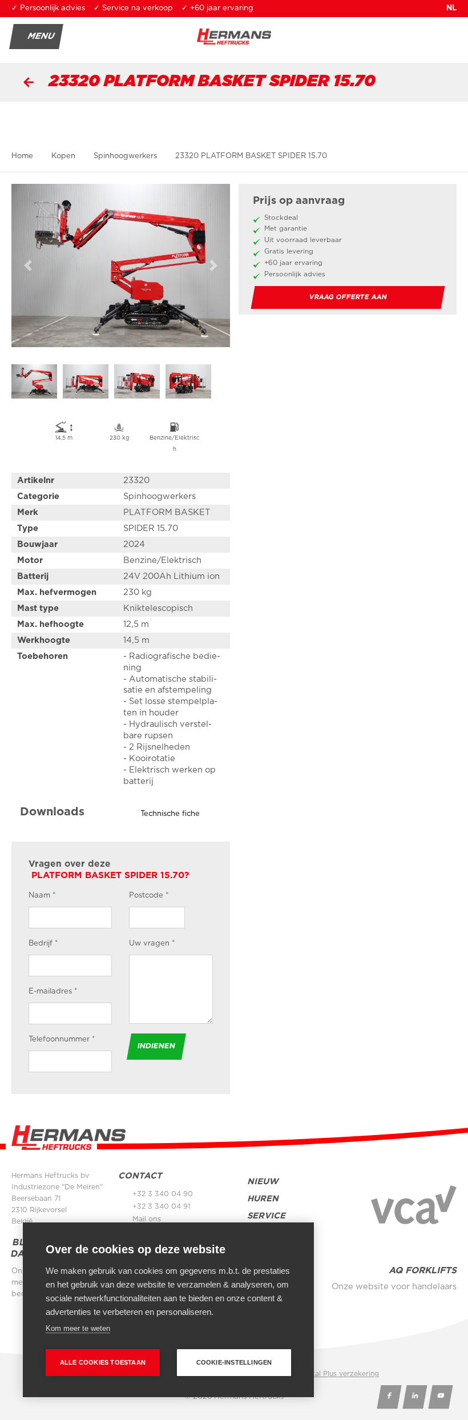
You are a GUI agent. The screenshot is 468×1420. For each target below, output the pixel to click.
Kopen (63, 156)
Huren (263, 1198)
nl (451, 8)
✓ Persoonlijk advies (48, 8)
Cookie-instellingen (234, 1362)
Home (22, 156)
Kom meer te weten (78, 1328)
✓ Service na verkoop (133, 8)
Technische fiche (170, 814)
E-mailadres (53, 991)
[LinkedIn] (414, 1397)
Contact (140, 1176)
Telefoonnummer (62, 1039)
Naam (42, 895)
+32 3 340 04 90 (162, 1193)
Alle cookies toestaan (103, 1362)
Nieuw (263, 1181)
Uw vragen (152, 943)
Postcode (149, 895)
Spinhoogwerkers (125, 156)
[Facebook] (389, 1397)
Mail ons (146, 1219)
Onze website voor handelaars (394, 1286)
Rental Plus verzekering (339, 1373)
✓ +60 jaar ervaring (217, 8)
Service (266, 1216)
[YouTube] (440, 1397)
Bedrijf (43, 943)
